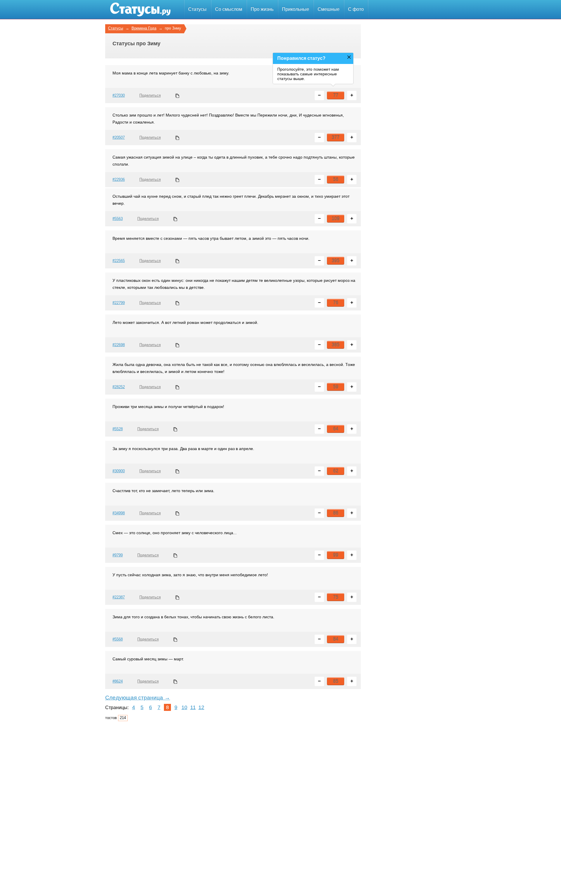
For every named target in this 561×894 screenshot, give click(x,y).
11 (193, 707)
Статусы (197, 9)
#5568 (117, 639)
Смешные (329, 9)
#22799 (118, 303)
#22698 (118, 345)
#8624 (117, 681)
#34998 (118, 513)
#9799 (117, 555)
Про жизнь (262, 9)
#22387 (118, 597)
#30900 (118, 471)
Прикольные (295, 9)
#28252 (118, 387)
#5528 (117, 429)
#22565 (118, 260)
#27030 (118, 95)
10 (184, 707)
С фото (356, 9)
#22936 (118, 179)
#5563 (117, 218)
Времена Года (143, 28)
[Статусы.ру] (140, 9)
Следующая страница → (137, 698)
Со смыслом (228, 9)
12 (201, 707)
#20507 (118, 137)
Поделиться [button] (150, 95)
